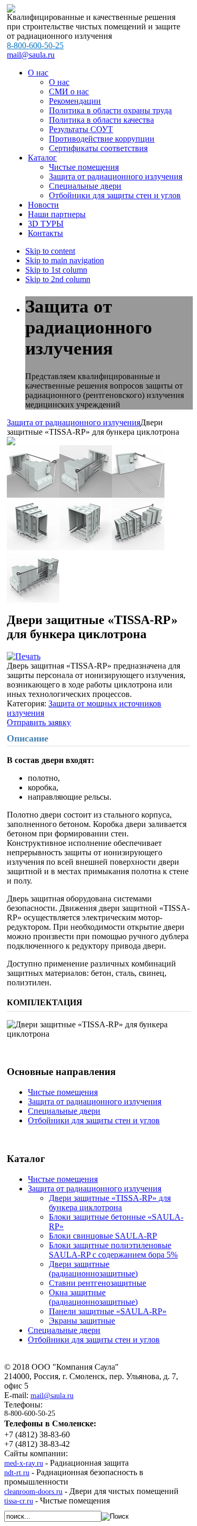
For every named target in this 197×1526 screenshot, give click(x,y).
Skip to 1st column (56, 269)
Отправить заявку (39, 722)
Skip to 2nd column (57, 279)
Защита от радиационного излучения (73, 422)
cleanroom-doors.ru (33, 1492)
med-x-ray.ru (23, 1463)
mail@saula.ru (31, 54)
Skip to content (50, 250)
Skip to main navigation (64, 260)
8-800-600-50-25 (35, 45)
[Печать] (23, 656)
